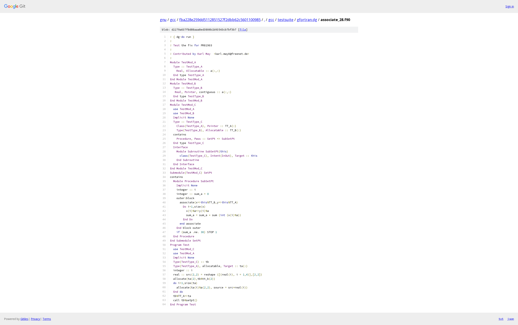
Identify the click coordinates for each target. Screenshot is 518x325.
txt (501, 319)
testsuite (285, 19)
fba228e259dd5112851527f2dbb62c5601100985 (220, 19)
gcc (173, 19)
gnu (163, 19)
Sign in (509, 6)
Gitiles (24, 319)
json (510, 319)
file (243, 29)
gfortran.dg (307, 19)
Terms (46, 319)
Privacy (35, 319)
